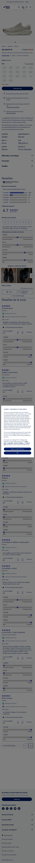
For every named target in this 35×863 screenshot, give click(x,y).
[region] (17, 431)
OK (17, 452)
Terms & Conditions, (19, 442)
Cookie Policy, (10, 442)
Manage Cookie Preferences (17, 449)
